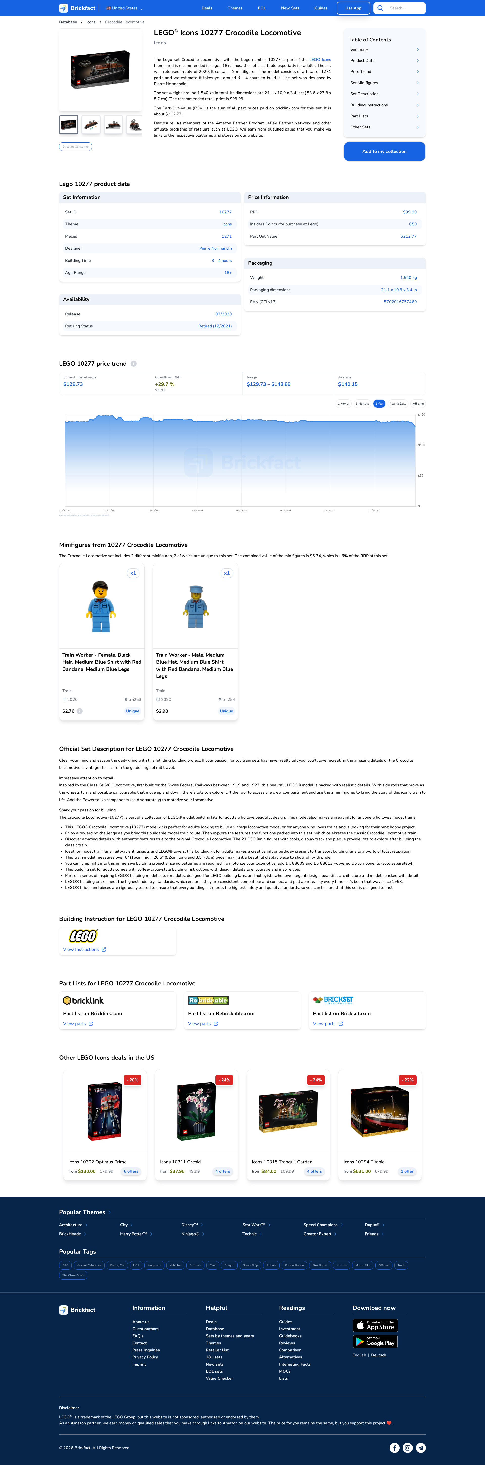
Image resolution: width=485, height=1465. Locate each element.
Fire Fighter (320, 1265)
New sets (215, 1364)
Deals (207, 8)
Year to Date (398, 404)
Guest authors (145, 1329)
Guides (321, 8)
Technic (250, 1234)
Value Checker (219, 1378)
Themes (235, 8)
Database (215, 1329)
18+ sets (214, 1357)
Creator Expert (317, 1234)
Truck (401, 1265)
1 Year (379, 404)
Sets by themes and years (230, 1336)
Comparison (290, 1350)
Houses (341, 1265)
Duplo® (372, 1224)
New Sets (290, 8)
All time (418, 404)
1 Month (343, 404)
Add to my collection (384, 151)
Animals (195, 1265)
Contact (139, 1343)
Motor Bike (362, 1265)
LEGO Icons (320, 59)
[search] (380, 8)
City (124, 1224)
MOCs (285, 1371)
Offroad (384, 1265)
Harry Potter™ (133, 1234)
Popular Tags (77, 1252)
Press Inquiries (146, 1350)
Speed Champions (321, 1224)
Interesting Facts (295, 1364)
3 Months (362, 404)
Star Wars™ (254, 1224)
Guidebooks (290, 1336)
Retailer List (217, 1350)
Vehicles (175, 1265)
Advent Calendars (89, 1265)
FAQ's (138, 1336)
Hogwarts (154, 1265)
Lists (283, 1378)
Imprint (139, 1364)
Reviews (287, 1343)
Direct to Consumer (75, 147)
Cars (213, 1265)
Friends (372, 1234)
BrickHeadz (70, 1234)
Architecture (70, 1224)
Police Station (294, 1265)
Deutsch (378, 1355)
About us (140, 1322)
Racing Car (117, 1265)
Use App (353, 8)
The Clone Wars (73, 1275)
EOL (262, 8)
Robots (271, 1265)
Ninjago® (190, 1234)
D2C (65, 1265)
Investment (289, 1329)
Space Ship (250, 1265)
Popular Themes (82, 1212)
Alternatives (290, 1357)
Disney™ (189, 1224)
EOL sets (214, 1371)
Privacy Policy (145, 1357)
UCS (136, 1265)
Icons (227, 224)
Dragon (229, 1265)
